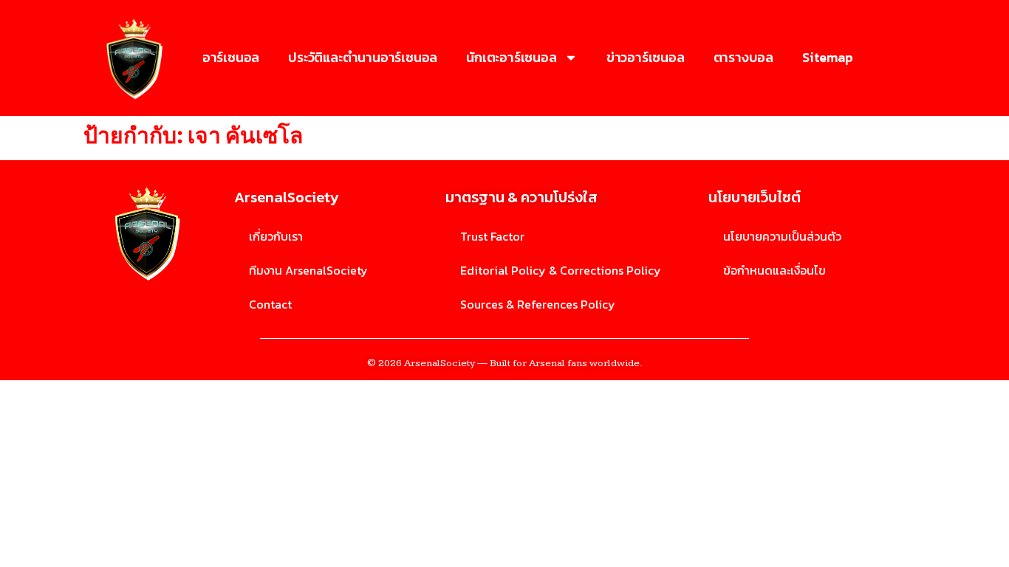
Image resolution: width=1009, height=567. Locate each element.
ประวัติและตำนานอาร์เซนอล (362, 57)
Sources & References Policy (537, 304)
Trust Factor (492, 236)
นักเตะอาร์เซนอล (511, 57)
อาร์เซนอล (230, 57)
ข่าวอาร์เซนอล (645, 57)
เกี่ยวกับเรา (276, 236)
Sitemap (827, 57)
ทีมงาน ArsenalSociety (308, 270)
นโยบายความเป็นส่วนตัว (782, 236)
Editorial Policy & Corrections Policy (560, 270)
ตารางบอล (743, 57)
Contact (270, 304)
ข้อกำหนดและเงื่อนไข (774, 270)
